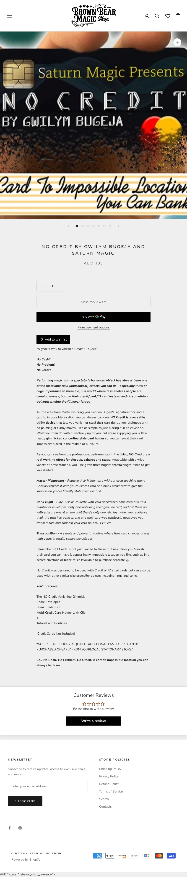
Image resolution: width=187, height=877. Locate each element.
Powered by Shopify (25, 859)
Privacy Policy (109, 776)
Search (104, 799)
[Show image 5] (99, 226)
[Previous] (68, 226)
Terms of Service (111, 791)
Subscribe (25, 801)
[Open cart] (178, 15)
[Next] (118, 226)
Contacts (105, 806)
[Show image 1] (77, 226)
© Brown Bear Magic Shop (36, 853)
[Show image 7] (110, 226)
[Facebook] (9, 827)
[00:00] (93, 125)
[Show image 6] (104, 226)
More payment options (94, 327)
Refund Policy (109, 784)
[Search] (157, 15)
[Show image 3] (88, 226)
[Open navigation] (9, 16)
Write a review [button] (93, 721)
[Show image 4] (93, 226)
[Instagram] (20, 827)
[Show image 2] (82, 226)
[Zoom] (177, 42)
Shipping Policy (110, 769)
